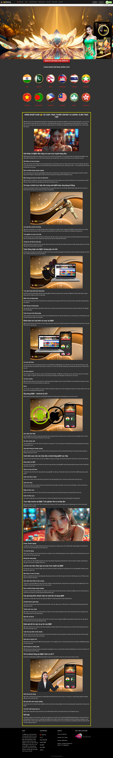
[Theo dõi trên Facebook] (102, 5)
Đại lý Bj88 (54, 1)
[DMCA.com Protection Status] (108, 2)
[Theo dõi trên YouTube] (107, 5)
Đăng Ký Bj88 (42, 1)
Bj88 (24, 121)
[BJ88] (8, 2)
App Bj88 (48, 1)
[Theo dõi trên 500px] (109, 5)
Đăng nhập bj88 (33, 1)
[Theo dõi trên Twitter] (104, 5)
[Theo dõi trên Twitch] (111, 5)
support (61, 1)
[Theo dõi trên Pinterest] (105, 5)
